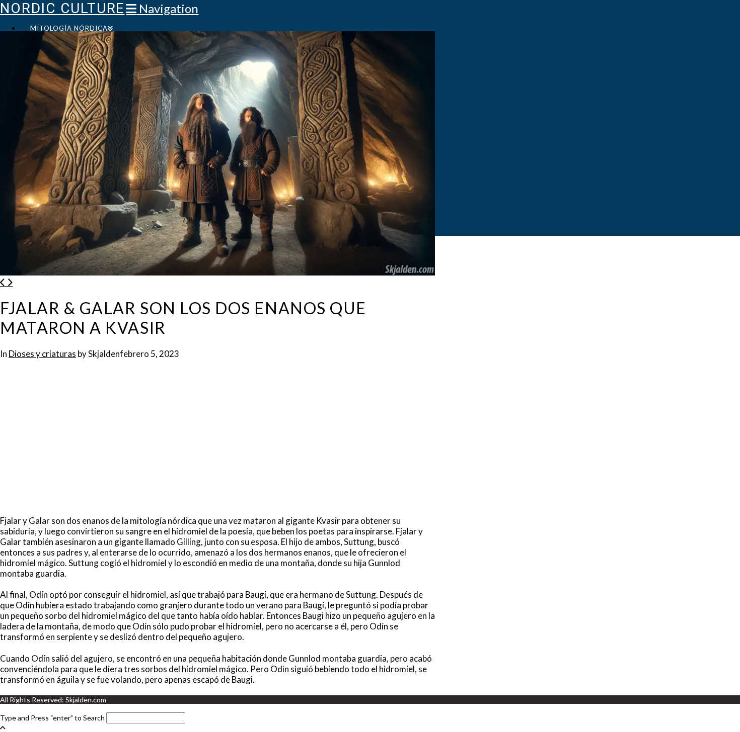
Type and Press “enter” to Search (52, 717)
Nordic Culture (62, 8)
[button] (162, 8)
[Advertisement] (217, 440)
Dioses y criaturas (42, 353)
